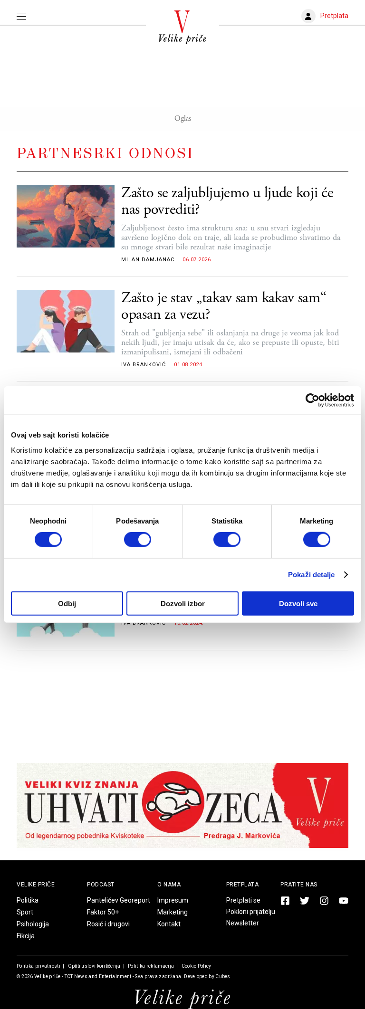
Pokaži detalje (311, 575)
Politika (27, 900)
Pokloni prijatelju (250, 911)
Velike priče (47, 976)
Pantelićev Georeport (118, 900)
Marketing (172, 912)
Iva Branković (143, 365)
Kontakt (169, 924)
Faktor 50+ (103, 912)
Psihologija (33, 924)
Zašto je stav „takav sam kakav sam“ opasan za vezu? (224, 306)
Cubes (223, 976)
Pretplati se (243, 900)
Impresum (172, 900)
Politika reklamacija (150, 966)
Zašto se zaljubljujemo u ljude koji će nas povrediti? (227, 201)
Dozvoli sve (298, 603)
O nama (169, 884)
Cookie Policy (195, 966)
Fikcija (26, 936)
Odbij (67, 603)
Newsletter (242, 923)
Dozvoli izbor (183, 603)
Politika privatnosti (38, 966)
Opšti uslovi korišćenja (93, 966)
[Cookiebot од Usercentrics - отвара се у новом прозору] (312, 400)
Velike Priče (36, 884)
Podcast (101, 884)
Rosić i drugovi (108, 924)
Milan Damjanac (147, 260)
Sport (25, 912)
